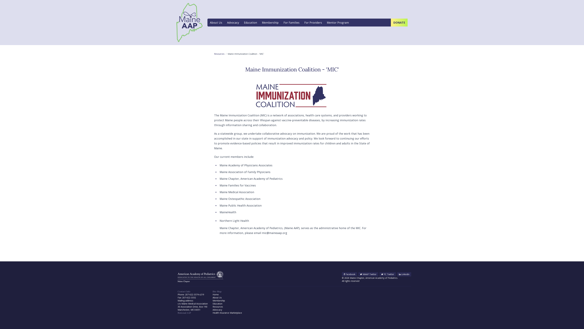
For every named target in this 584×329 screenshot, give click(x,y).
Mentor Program (338, 22)
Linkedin (405, 274)
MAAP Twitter (369, 274)
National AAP (184, 312)
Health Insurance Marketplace (227, 312)
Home (216, 294)
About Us (216, 22)
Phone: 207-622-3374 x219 (191, 294)
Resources (219, 53)
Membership (270, 22)
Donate (399, 22)
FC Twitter (389, 274)
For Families (291, 22)
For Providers (313, 22)
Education (250, 22)
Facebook (350, 274)
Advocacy (233, 22)
